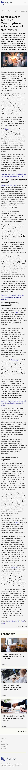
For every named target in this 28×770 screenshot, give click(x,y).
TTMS (3, 623)
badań (17, 522)
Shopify (23, 621)
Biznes (3, 742)
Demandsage (15, 360)
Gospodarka (4, 744)
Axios (6, 129)
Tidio (16, 312)
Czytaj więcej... (22, 731)
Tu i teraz (3, 748)
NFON (18, 621)
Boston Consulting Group (9, 185)
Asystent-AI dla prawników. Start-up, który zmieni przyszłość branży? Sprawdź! (12, 297)
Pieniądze (3, 746)
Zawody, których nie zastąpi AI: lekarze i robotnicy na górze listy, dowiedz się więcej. (13, 403)
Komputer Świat (10, 621)
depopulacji (15, 568)
